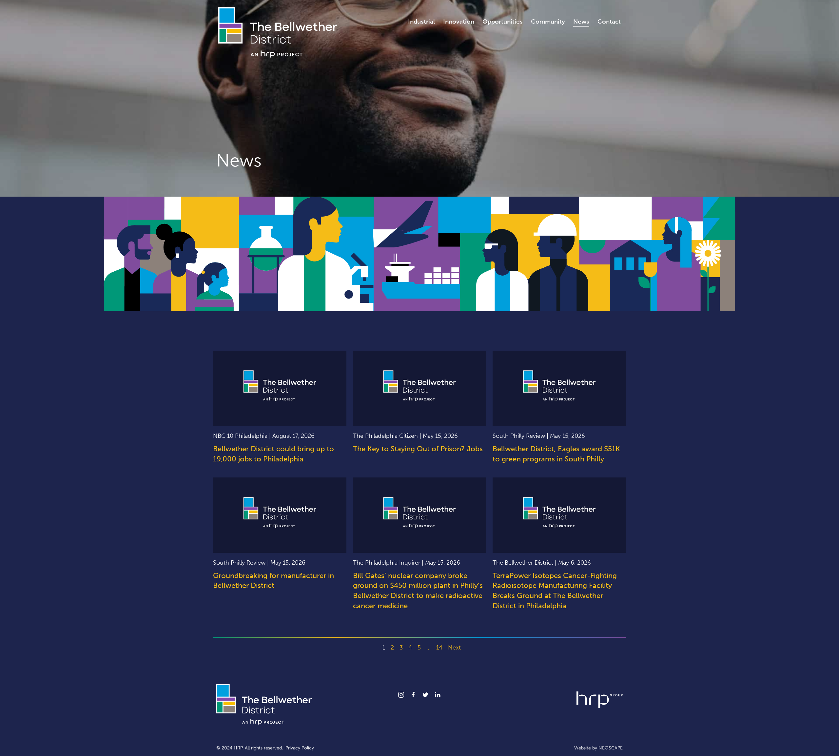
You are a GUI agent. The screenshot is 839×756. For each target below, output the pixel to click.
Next (454, 647)
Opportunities (502, 21)
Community (548, 21)
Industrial (421, 21)
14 (439, 647)
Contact (609, 21)
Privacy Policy (299, 748)
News (581, 21)
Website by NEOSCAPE (598, 748)
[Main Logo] (277, 31)
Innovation (458, 21)
